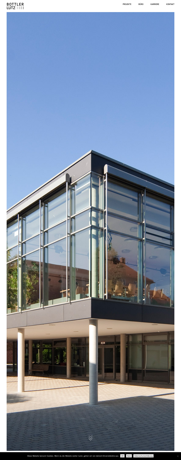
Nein (129, 456)
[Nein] (177, 456)
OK (122, 456)
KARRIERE (155, 4)
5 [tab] (96, 447)
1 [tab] (80, 447)
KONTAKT (170, 4)
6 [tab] (100, 447)
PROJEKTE (127, 4)
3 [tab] (88, 447)
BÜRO (140, 4)
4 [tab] (92, 447)
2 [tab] (84, 447)
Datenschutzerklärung (143, 456)
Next (170, 231)
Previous (11, 231)
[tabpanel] (90, 231)
